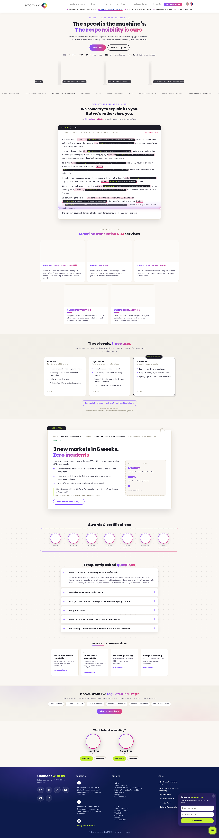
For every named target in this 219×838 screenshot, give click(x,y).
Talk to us (97, 47)
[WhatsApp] (40, 800)
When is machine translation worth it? (84, 602)
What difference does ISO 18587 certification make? (91, 629)
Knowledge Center (139, 4)
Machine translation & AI (112, 9)
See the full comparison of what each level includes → (109, 413)
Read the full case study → (69, 512)
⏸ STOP (74, 127)
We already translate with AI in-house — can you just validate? (96, 638)
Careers (107, 4)
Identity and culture (77, 4)
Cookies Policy (165, 813)
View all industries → (109, 721)
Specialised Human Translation (82, 9)
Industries (121, 4)
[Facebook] (40, 808)
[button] (121, 4)
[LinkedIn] (49, 800)
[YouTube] (65, 800)
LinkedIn (100, 769)
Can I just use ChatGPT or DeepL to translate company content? (97, 611)
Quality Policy (165, 805)
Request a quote (173, 4)
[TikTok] (49, 808)
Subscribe (197, 820)
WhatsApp (86, 769)
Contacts (157, 4)
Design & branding (184, 9)
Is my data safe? (74, 620)
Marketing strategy (164, 9)
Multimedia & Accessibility (139, 9)
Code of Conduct (167, 809)
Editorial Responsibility (169, 817)
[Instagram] (57, 800)
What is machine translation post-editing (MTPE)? (90, 582)
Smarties (94, 4)
